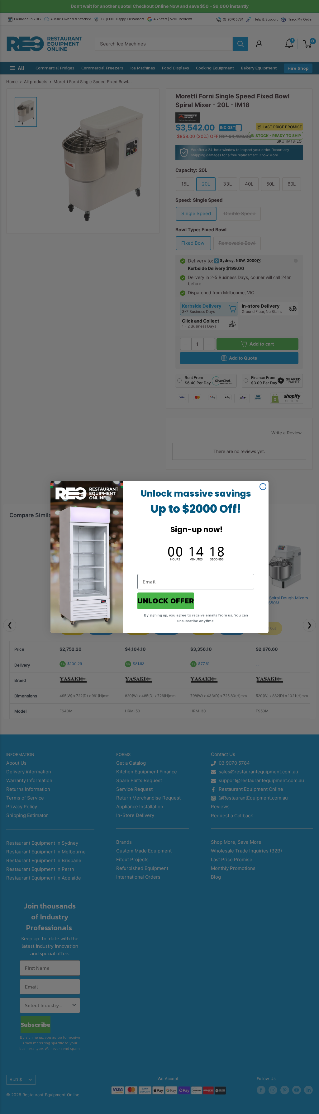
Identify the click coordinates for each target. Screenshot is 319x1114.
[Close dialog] (263, 487)
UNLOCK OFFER (165, 600)
